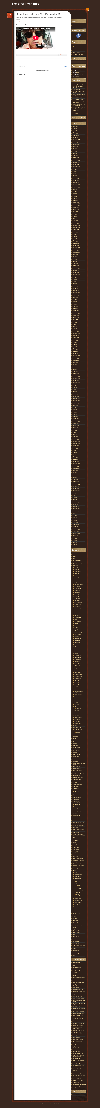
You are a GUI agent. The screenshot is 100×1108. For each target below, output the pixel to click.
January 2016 (76, 353)
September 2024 (76, 166)
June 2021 (75, 236)
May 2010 (75, 475)
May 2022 (75, 216)
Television (75, 939)
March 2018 (75, 306)
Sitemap (76, 46)
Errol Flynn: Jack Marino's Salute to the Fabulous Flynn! (78, 1018)
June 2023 (75, 193)
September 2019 (76, 274)
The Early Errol (76, 941)
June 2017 (75, 322)
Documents (75, 761)
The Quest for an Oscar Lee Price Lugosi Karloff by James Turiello (79, 109)
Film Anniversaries (77, 779)
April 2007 (75, 542)
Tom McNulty (78, 713)
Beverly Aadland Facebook (79, 977)
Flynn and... (28, 54)
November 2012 (76, 421)
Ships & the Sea (76, 932)
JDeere (76, 646)
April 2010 (75, 477)
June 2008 (75, 517)
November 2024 (76, 162)
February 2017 (76, 330)
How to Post (75, 827)
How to (74, 820)
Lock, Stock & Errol (77, 1041)
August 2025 (75, 146)
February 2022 (76, 222)
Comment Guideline (77, 749)
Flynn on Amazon (77, 797)
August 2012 (75, 427)
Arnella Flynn (77, 804)
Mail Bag (75, 844)
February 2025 (76, 157)
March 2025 (75, 155)
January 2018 (76, 310)
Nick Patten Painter (77, 1048)
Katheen (76, 653)
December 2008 (76, 506)
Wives (74, 952)
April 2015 (75, 369)
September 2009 (76, 490)
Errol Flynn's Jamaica (77, 772)
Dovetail (76, 623)
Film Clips (75, 781)
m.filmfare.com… (20, 22)
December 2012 (76, 420)
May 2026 (75, 130)
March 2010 (75, 479)
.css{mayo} (48, 1103)
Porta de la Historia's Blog (78, 1053)
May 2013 (75, 411)
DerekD (76, 619)
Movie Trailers (43, 54)
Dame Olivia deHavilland (78, 993)
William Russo (78, 723)
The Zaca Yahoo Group (78, 1078)
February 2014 (76, 394)
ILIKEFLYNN (77, 640)
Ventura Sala (77, 719)
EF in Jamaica (78, 876)
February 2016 (76, 351)
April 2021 (75, 240)
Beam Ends (77, 872)
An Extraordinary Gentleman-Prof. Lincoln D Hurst (79, 964)
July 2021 (75, 234)
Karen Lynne (77, 651)
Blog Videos (75, 725)
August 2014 (75, 384)
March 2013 (75, 414)
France (78, 732)
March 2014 (75, 393)
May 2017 (75, 324)
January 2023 (76, 202)
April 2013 (75, 412)
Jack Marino (77, 644)
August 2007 (75, 535)
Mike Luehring (76, 849)
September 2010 (76, 468)
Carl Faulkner (78, 600)
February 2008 (76, 524)
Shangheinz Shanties (77, 930)
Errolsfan (77, 627)
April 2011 (75, 456)
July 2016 (75, 342)
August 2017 (75, 319)
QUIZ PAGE (75, 918)
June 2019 (75, 279)
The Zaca (77, 704)
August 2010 (75, 470)
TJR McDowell (78, 711)
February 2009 (76, 502)
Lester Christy (78, 663)
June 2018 (75, 301)
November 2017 (76, 313)
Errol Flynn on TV (77, 768)
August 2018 (75, 297)
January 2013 (76, 418)
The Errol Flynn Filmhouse (79, 1072)
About (74, 45)
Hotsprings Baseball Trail (78, 1030)
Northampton (75, 862)
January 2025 (76, 159)
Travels (74, 948)
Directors (75, 758)
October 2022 (76, 207)
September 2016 (76, 339)
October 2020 (76, 250)
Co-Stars (75, 743)
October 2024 (76, 164)
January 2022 (76, 223)
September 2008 (76, 511)
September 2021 (76, 231)
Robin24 (76, 687)
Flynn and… (75, 794)
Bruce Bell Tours (76, 980)
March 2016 (75, 349)
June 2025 (75, 150)
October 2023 (76, 186)
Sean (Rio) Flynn (78, 811)
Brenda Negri (77, 590)
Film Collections (76, 782)
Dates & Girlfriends (77, 754)
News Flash (77, 904)
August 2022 (75, 211)
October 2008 (76, 510)
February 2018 (76, 308)
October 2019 (76, 272)
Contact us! (75, 49)
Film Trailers (77, 791)
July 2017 (75, 321)
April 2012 (75, 434)
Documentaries (76, 759)
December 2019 (76, 268)
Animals (74, 556)
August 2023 (75, 189)
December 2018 (76, 290)
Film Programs (76, 786)
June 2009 (75, 495)
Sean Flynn (77, 813)
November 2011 (76, 443)
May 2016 (75, 346)
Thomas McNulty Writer (78, 1080)
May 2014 (75, 389)
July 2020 (75, 256)
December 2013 (76, 398)
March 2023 (75, 198)
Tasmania (75, 938)
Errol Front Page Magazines (79, 773)
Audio (74, 558)
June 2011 (75, 452)
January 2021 (76, 245)
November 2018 (76, 292)
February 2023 (76, 200)
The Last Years (76, 943)
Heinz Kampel (78, 638)
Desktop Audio (76, 756)
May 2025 (75, 151)
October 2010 (76, 466)
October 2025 (76, 142)
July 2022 (75, 213)
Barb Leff (77, 577)
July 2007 (75, 537)
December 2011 (76, 441)
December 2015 (76, 355)
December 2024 (76, 160)
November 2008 (76, 508)
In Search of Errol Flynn (78, 1034)
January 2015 (76, 375)
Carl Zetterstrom (78, 602)
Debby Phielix (78, 613)
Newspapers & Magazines (78, 860)
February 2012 (76, 438)
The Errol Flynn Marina (78, 1073)
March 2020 (75, 263)
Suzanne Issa (78, 696)
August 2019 (75, 276)
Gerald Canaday (78, 632)
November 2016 (76, 335)
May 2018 (75, 303)
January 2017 (76, 331)
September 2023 (76, 187)
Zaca (74, 955)
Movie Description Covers (80, 887)
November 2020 (76, 249)
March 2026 (75, 133)
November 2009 (76, 486)
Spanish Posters (78, 909)
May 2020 (75, 259)
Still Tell (79, 69)
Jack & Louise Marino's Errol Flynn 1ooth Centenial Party (79, 836)
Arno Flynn (77, 573)
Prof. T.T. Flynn (76, 913)
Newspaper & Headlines (78, 858)
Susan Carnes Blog (77, 1063)
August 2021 (75, 232)
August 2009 (75, 492)
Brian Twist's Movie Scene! (79, 979)
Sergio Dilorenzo (78, 694)
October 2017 (76, 315)
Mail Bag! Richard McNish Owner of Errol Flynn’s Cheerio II (78, 86)
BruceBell (77, 594)
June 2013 (75, 409)
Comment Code (76, 747)
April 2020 (75, 261)
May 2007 (75, 540)
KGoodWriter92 (78, 659)
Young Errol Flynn (77, 953)
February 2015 (76, 373)
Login (65, 66)
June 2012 (75, 430)
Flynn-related (76, 801)
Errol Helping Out (76, 775)
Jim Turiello (77, 649)
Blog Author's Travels (77, 563)
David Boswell (76, 994)
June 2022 (75, 214)
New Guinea (75, 856)
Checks (74, 741)
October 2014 (76, 380)
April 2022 (75, 218)
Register (74, 24)
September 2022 (76, 209)
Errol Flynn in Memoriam (78, 1013)
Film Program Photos (77, 784)
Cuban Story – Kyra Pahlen (79, 991)
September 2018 (76, 295)
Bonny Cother (78, 588)
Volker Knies (77, 721)
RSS (87, 10)
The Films (78, 708)
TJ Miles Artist (76, 1082)
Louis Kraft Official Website (79, 1043)
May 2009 (75, 497)
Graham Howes (78, 634)
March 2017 (75, 328)
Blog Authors (75, 565)
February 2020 (76, 265)
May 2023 (75, 195)
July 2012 (75, 429)
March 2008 (75, 522)
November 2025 (76, 141)
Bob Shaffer (77, 586)
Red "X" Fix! (75, 922)
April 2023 (75, 196)
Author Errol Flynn (77, 560)
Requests (75, 924)
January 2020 (76, 267)
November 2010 (76, 465)
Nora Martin (75, 1049)
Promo (74, 915)
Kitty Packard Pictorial (78, 1039)
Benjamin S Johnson (79, 582)
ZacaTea (75, 1087)
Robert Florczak (78, 682)
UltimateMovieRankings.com (79, 1084)
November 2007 (76, 529)
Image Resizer (76, 832)
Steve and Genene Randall (79, 1060)
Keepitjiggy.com (76, 1037)
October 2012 (76, 423)
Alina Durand (77, 569)
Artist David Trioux (77, 967)
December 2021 (76, 225)
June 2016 (75, 344)
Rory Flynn (77, 689)
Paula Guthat (77, 672)
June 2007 (75, 538)
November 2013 (76, 400)
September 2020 (76, 252)
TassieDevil (77, 699)
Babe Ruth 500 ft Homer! (78, 969)
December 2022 (76, 204)
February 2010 (76, 481)
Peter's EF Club (76, 1051)
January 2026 (76, 137)
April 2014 (75, 391)
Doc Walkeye (78, 621)
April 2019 (75, 283)
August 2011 (75, 448)
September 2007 (76, 533)
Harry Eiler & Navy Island (78, 1023)
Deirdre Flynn (78, 806)
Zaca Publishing (76, 1086)
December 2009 (76, 484)
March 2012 (75, 436)
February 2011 (76, 459)
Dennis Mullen (78, 617)
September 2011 (76, 447)
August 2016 (75, 340)
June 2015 (75, 366)
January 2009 (76, 504)
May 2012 (75, 432)
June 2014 (75, 387)
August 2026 (75, 126)
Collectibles (75, 745)
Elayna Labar (77, 625)
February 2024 (76, 178)
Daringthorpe (77, 606)
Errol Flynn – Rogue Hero (78, 1011)
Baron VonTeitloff (78, 580)
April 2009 (75, 499)
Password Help (76, 868)
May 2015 (75, 367)
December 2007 (76, 528)
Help (74, 50)
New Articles (48, 54)
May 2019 (75, 281)
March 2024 (75, 177)
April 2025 (75, 153)
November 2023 (76, 184)
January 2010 (76, 483)
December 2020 (76, 247)
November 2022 (76, 205)
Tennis (76, 911)
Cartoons (75, 740)
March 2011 (75, 457)
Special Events (76, 936)
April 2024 (75, 175)
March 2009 (75, 501)
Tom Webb (77, 715)
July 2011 (75, 450)
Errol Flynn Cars (76, 766)
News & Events (76, 52)
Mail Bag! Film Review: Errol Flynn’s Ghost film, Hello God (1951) (78, 101)
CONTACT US (76, 750)
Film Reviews (23, 54)
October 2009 (76, 488)
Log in (74, 25)
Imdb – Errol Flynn (77, 1032)
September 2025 (76, 144)
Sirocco (74, 934)
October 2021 (76, 229)
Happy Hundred (76, 89)
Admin (74, 554)
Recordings (75, 920)
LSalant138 (77, 665)
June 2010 (75, 474)
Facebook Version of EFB (78, 777)
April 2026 (75, 132)
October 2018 (76, 294)
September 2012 (76, 425)
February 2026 (76, 135)
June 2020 (75, 258)
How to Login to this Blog (78, 825)
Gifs (74, 817)
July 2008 (75, 515)
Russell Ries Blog (77, 1058)
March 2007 (75, 544)
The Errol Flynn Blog (25, 3)
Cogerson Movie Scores (78, 989)
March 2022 (75, 220)
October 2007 (76, 531)
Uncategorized (76, 950)
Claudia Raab (78, 604)
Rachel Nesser (78, 678)
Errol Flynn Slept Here (78, 1015)
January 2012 (76, 439)
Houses (74, 819)
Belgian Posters (78, 874)
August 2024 (75, 168)
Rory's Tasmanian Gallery (78, 929)
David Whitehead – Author (78, 998)
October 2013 (76, 402)
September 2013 (76, 403)
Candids (74, 738)
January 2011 (76, 461)
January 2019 (76, 288)
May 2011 (75, 454)
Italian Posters (78, 902)
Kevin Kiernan (78, 655)
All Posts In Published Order (77, 120)
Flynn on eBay (76, 799)
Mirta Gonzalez (78, 670)
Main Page (39, 54)
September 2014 (76, 382)
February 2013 (76, 416)
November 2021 (76, 227)
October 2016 (76, 337)
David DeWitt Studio (77, 996)
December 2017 (76, 312)
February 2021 (76, 243)
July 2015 (75, 364)
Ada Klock (77, 567)
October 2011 (76, 445)
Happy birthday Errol (77, 97)
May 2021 (75, 238)
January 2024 (76, 180)
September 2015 (76, 360)
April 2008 (75, 520)
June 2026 (75, 128)
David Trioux (77, 611)
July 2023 (75, 191)
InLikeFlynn (77, 642)
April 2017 (75, 326)
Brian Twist (77, 592)
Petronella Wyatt (78, 674)
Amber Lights (78, 571)
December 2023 (76, 182)
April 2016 (75, 348)
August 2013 (75, 405)
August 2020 (75, 254)
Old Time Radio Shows (78, 863)
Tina (75, 706)
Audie (76, 575)
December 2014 (76, 376)
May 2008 (75, 519)
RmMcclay (77, 680)
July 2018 (75, 299)
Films (74, 790)
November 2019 (76, 270)
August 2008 (75, 513)
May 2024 (75, 173)
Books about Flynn (77, 727)
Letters (74, 842)
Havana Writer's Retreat (78, 1025)
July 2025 (75, 148)
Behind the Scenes (77, 562)
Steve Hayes (76, 1062)
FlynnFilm (77, 630)
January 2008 (76, 526)
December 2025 (76, 139)
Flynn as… (75, 795)
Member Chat (76, 847)
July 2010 (75, 472)
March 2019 (75, 285)
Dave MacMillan (78, 608)
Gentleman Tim (33, 54)
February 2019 (76, 286)
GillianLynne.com (76, 1021)
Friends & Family (76, 803)
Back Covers (79, 881)
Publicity (75, 916)
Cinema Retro (76, 987)
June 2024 (75, 171)
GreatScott (77, 636)
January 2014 (76, 396)
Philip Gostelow (78, 676)
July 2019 (75, 277)
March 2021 (75, 241)
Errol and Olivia (76, 1006)
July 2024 (75, 169)
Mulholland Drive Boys (78, 853)
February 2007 (76, 546)
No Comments (63, 54)
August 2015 (75, 362)
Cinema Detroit (76, 985)
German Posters (78, 900)
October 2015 (76, 358)
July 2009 (75, 493)
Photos (74, 870)
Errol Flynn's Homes (77, 770)
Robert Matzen (78, 684)
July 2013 (75, 407)
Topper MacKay (78, 717)
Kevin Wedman (78, 657)
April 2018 (75, 304)
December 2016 (76, 333)
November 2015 (76, 357)
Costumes (75, 752)
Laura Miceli (77, 661)
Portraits (76, 906)
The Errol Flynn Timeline (78, 54)
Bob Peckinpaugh (78, 584)
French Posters (78, 898)
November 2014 (76, 378)
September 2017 (76, 317)
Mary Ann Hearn (78, 668)
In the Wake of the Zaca (78, 1035)
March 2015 (75, 371)
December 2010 (76, 463)
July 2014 (75, 385)
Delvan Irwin (77, 615)
